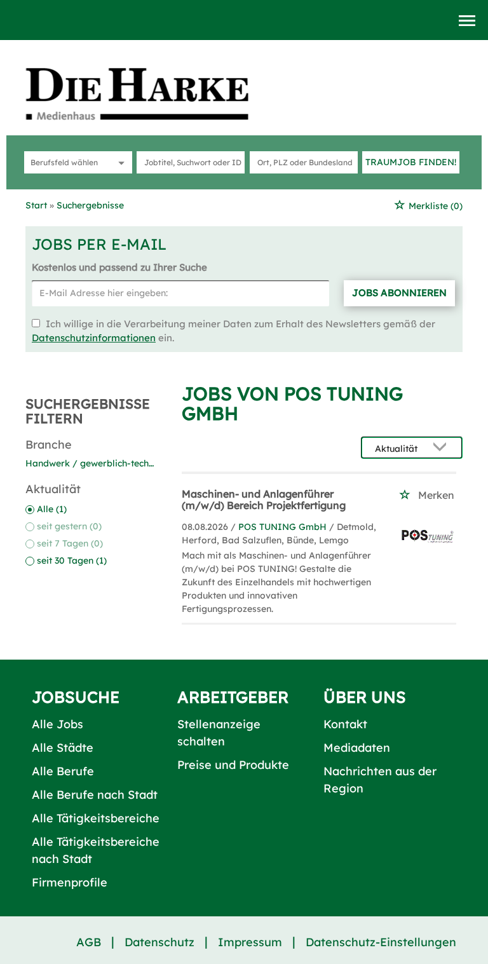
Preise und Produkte (233, 764)
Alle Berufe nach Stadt (95, 794)
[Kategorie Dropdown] (119, 162)
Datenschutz (159, 942)
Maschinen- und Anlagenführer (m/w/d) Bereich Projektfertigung (264, 499)
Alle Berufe (63, 771)
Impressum (250, 942)
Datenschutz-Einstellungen (381, 942)
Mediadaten (356, 747)
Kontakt (345, 724)
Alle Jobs (57, 724)
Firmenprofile (69, 882)
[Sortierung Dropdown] (442, 448)
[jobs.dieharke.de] (151, 93)
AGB (88, 942)
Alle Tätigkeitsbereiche (95, 818)
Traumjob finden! (410, 162)
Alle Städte (62, 747)
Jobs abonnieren (399, 293)
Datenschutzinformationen (94, 338)
